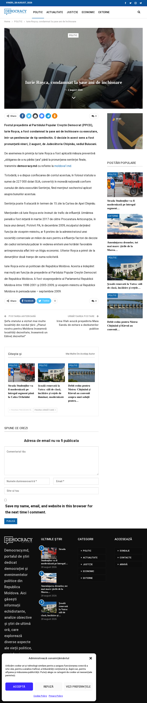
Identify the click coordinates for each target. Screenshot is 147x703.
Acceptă (19, 686)
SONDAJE (125, 551)
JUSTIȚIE (72, 12)
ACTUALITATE (54, 12)
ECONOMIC (88, 12)
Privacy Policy (56, 696)
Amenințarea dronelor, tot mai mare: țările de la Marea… (54, 589)
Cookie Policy (40, 696)
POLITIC (38, 12)
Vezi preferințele (78, 686)
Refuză (48, 686)
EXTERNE (104, 12)
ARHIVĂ (123, 564)
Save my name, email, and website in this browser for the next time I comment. (49, 509)
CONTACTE (125, 557)
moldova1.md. (63, 166)
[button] (91, 658)
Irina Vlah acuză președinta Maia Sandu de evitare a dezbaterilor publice (78, 325)
